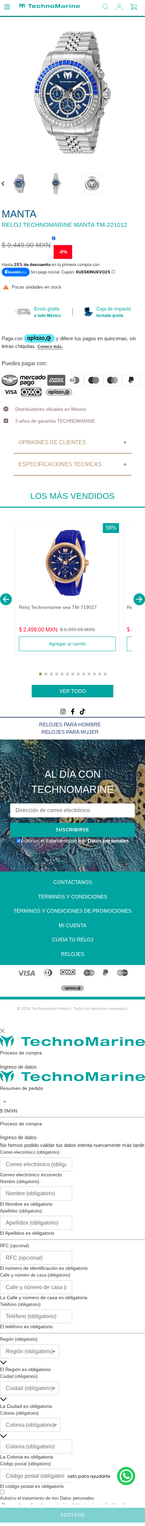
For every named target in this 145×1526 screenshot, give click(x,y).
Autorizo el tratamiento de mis (47, 1498)
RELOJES (72, 954)
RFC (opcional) (14, 1245)
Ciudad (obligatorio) (18, 1376)
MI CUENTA (72, 925)
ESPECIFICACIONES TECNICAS (60, 464)
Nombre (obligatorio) (19, 1181)
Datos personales (107, 841)
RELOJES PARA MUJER (69, 732)
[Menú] (7, 7)
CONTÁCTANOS (72, 882)
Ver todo (72, 691)
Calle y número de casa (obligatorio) (35, 1275)
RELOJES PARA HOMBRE (70, 724)
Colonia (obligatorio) (19, 1413)
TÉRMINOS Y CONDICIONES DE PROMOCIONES (72, 911)
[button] (6, 599)
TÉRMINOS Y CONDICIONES (72, 897)
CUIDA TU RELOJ (72, 939)
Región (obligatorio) (18, 1339)
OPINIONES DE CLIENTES (52, 442)
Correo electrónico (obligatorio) (29, 1152)
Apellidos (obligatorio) (21, 1210)
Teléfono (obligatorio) (20, 1304)
